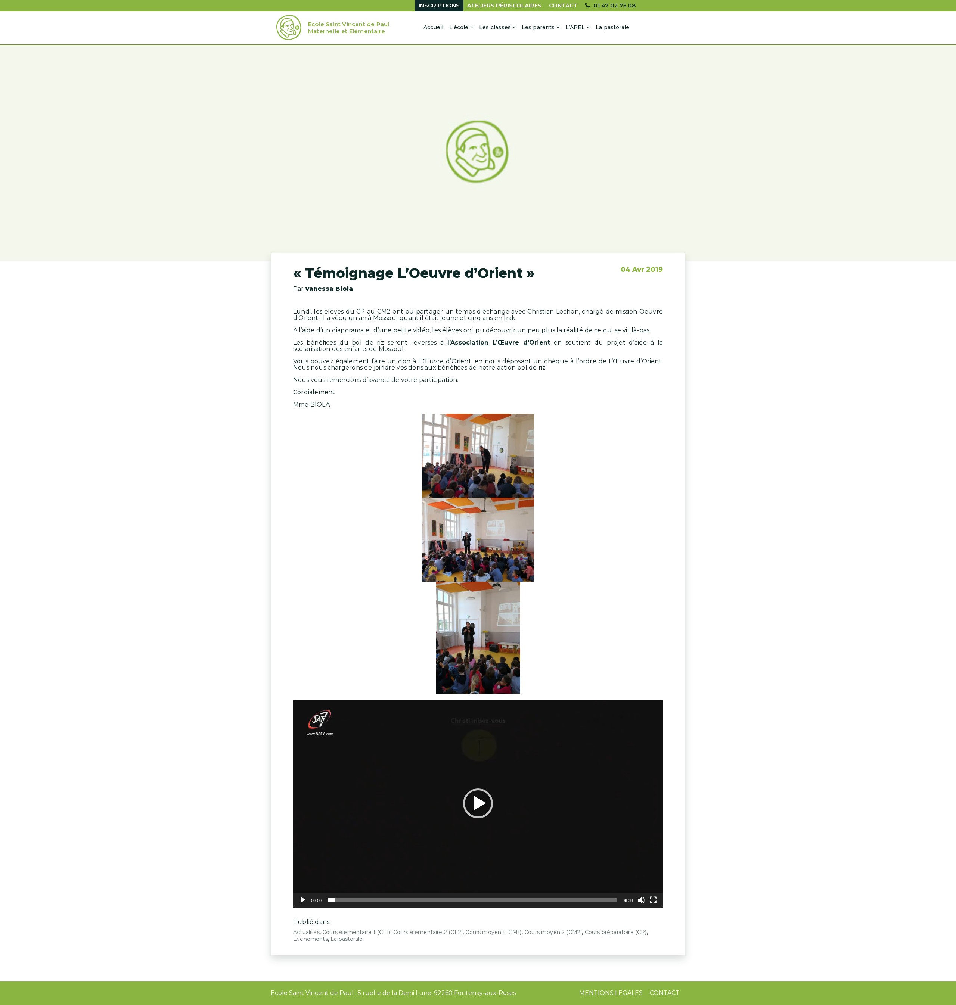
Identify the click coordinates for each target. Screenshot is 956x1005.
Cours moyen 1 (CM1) (493, 932)
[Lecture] (303, 900)
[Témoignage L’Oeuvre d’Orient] (478, 153)
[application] (478, 804)
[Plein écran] (653, 900)
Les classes (495, 27)
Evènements (310, 939)
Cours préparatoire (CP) (616, 932)
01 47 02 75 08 (614, 5)
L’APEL (575, 27)
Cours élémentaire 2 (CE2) (428, 932)
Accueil (433, 27)
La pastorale (612, 27)
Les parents (538, 27)
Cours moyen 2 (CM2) (553, 932)
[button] (478, 803)
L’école (458, 27)
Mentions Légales (611, 992)
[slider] (472, 900)
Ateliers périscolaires (504, 5)
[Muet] (641, 900)
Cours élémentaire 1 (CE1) (356, 932)
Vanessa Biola (329, 288)
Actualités (306, 932)
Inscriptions (439, 5)
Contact (563, 5)
